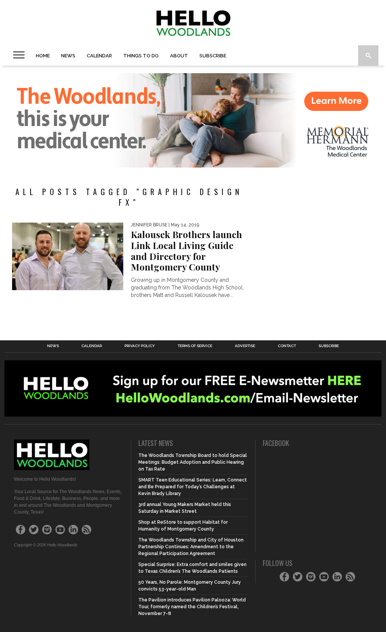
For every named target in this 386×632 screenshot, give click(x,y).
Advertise (245, 346)
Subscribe (212, 55)
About (179, 55)
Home (43, 55)
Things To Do (141, 55)
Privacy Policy (139, 346)
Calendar (99, 55)
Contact (287, 346)
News (68, 55)
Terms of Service (195, 346)
